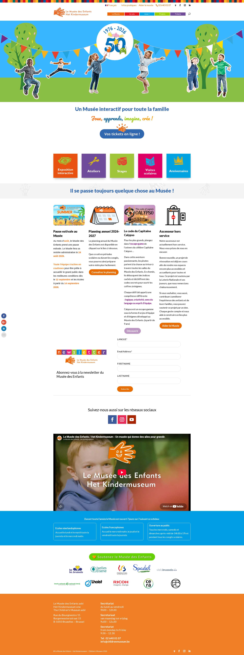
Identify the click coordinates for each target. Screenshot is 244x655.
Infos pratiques (128, 5)
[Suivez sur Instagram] (122, 419)
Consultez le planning (104, 272)
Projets (162, 14)
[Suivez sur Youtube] (131, 419)
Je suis (132, 14)
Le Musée (116, 14)
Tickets (178, 14)
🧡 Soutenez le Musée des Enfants (122, 557)
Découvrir (132, 330)
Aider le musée (146, 5)
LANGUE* (122, 339)
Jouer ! (147, 14)
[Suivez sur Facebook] (112, 419)
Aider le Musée (170, 325)
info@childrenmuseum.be (115, 641)
